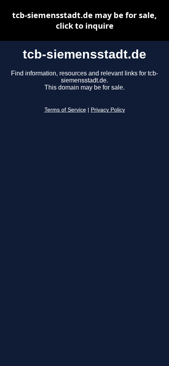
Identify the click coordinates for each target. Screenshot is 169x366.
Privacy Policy (108, 110)
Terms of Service (65, 110)
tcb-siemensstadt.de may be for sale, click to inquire (84, 20)
